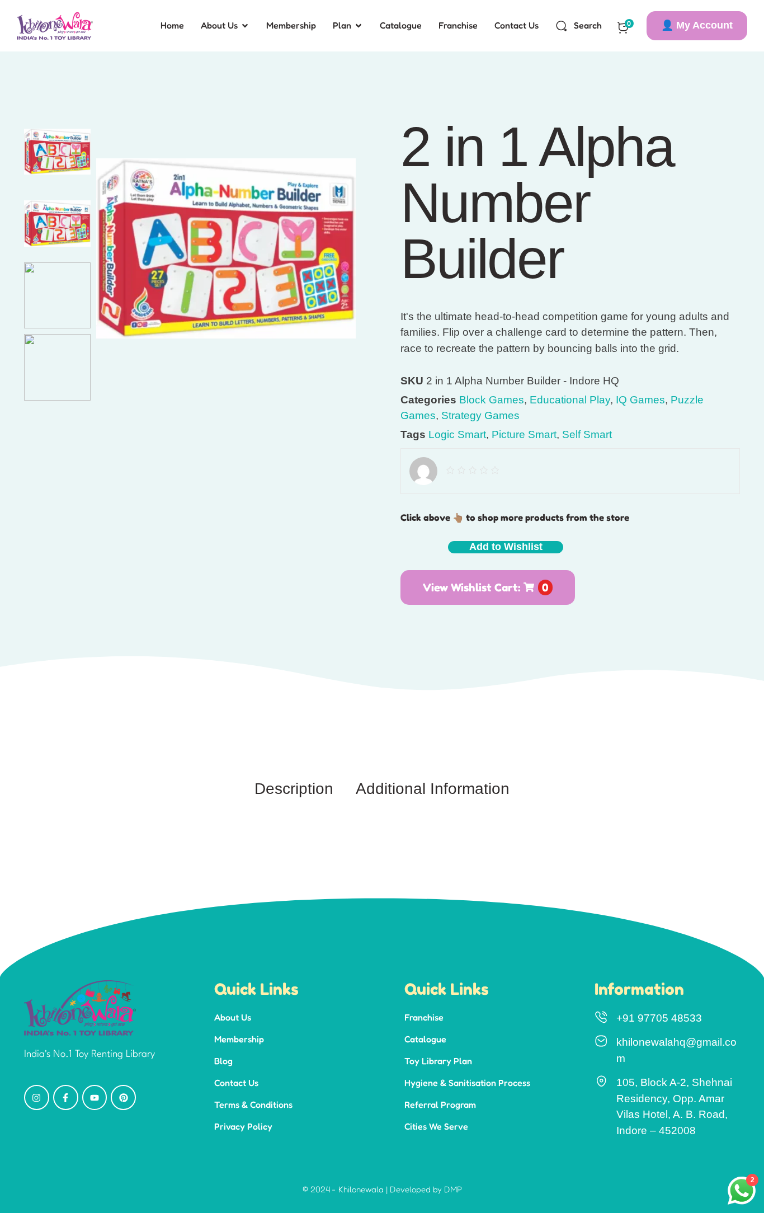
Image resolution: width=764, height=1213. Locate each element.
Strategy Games (480, 415)
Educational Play (570, 400)
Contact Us (236, 1082)
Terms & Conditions (253, 1104)
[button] (697, 25)
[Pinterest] (123, 1097)
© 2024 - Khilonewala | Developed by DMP (382, 1189)
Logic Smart (457, 434)
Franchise (424, 1017)
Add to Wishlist (506, 546)
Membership (239, 1039)
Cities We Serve (436, 1126)
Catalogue (425, 1039)
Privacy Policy (243, 1126)
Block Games (491, 400)
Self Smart (587, 434)
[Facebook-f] (65, 1097)
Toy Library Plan (438, 1060)
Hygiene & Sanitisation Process (467, 1082)
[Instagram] (36, 1097)
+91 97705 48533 (659, 1018)
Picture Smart (524, 434)
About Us (232, 1017)
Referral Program (440, 1104)
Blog (223, 1060)
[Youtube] (94, 1097)
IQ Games (640, 400)
